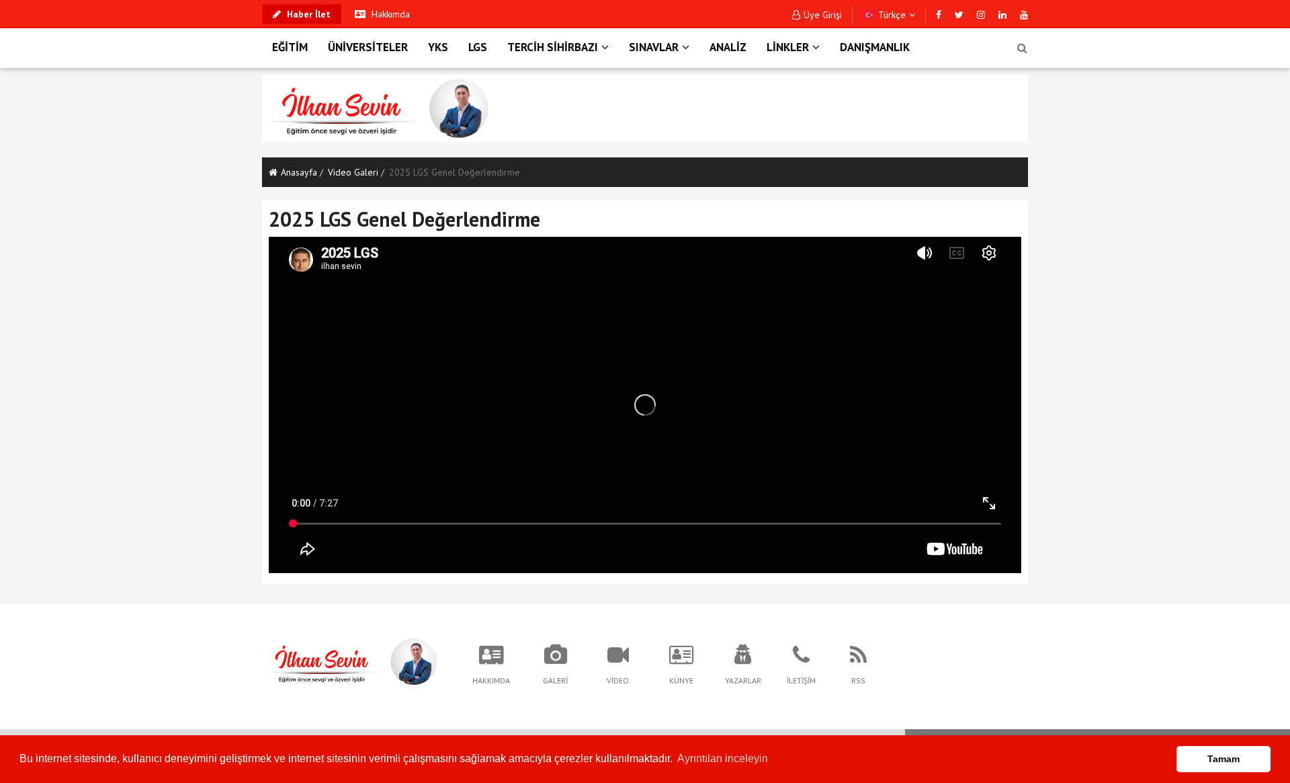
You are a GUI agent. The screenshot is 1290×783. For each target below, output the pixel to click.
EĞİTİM (290, 47)
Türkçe (890, 15)
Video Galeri (353, 172)
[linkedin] (1002, 15)
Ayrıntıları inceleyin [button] (722, 758)
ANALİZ (728, 47)
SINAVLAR (654, 47)
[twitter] (959, 15)
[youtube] (1024, 15)
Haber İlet (307, 14)
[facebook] (938, 15)
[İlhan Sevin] (350, 660)
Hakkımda (389, 14)
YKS (438, 47)
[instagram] (981, 15)
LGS (477, 47)
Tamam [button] (1223, 758)
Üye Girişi (823, 15)
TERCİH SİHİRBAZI (552, 47)
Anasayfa (299, 172)
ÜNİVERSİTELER (368, 47)
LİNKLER (788, 47)
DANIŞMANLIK (875, 47)
